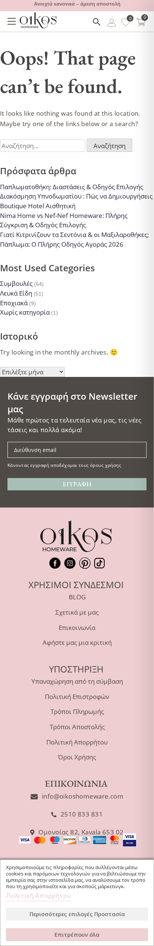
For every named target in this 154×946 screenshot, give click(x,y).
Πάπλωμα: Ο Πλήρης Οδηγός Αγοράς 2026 (61, 244)
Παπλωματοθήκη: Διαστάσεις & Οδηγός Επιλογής (71, 186)
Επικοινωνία (77, 627)
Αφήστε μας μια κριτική (77, 642)
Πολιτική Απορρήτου (77, 742)
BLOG (77, 597)
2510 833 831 (82, 814)
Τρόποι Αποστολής (77, 726)
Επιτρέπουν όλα (77, 934)
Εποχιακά (14, 303)
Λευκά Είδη (16, 293)
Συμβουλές (16, 283)
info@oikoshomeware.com (82, 796)
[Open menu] (11, 21)
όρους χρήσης (105, 465)
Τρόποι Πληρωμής (77, 711)
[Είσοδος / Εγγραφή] (112, 24)
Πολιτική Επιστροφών (77, 696)
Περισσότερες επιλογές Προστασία (77, 914)
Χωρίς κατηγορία (25, 312)
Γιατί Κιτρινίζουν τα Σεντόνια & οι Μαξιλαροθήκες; (74, 234)
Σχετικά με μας (77, 612)
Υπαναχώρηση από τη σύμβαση (77, 681)
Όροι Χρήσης (77, 757)
